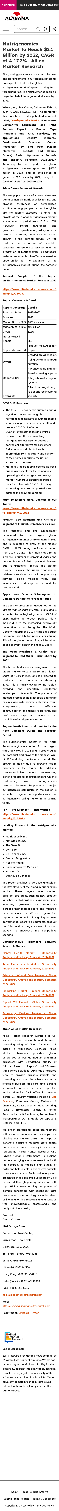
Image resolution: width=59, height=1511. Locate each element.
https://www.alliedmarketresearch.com (26, 1306)
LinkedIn (24, 1312)
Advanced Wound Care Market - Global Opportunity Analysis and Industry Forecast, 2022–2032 (29, 980)
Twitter (34, 1312)
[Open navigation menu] (6, 29)
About (14, 1491)
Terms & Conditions (44, 1498)
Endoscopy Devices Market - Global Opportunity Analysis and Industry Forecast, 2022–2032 (29, 1018)
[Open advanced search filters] (45, 29)
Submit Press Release (16, 1498)
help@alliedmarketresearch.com (22, 1294)
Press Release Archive (35, 1491)
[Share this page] (54, 29)
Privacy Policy (45, 1505)
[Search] (38, 29)
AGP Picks (8, 5)
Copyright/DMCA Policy (19, 1505)
